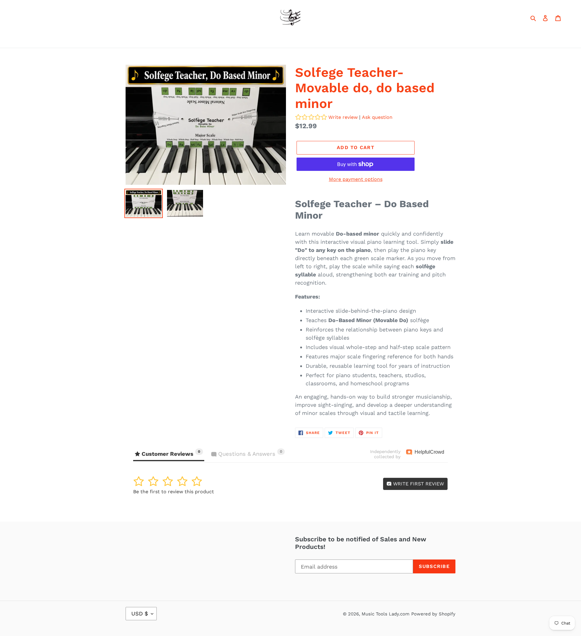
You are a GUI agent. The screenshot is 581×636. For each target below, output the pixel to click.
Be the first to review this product (173, 491)
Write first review (418, 484)
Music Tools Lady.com (385, 614)
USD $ (139, 613)
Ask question (377, 117)
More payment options (355, 179)
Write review (343, 117)
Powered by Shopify (433, 614)
